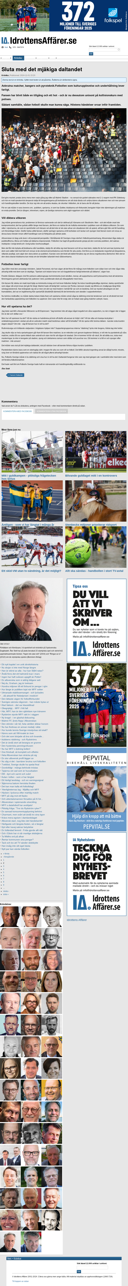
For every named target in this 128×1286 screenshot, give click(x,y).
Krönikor (18, 58)
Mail (6, 47)
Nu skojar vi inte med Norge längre (19, 667)
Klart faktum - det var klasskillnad (18, 705)
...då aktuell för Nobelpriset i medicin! (20, 695)
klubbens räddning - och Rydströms (19, 739)
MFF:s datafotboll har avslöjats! (17, 805)
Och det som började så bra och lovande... (23, 736)
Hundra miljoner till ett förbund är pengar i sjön (24, 686)
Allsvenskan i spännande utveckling (19, 802)
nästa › (6, 891)
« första (6, 854)
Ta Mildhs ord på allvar (13, 836)
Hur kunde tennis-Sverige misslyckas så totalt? (25, 730)
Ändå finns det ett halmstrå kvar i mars (21, 674)
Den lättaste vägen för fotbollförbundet (20, 699)
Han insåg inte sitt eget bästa (16, 846)
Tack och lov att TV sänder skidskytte (20, 842)
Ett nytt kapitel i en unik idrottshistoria (20, 664)
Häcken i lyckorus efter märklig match (20, 792)
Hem (9, 1258)
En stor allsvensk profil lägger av (18, 758)
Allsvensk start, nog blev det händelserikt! (22, 821)
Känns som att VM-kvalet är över (18, 733)
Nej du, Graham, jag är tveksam (17, 683)
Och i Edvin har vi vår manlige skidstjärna (22, 833)
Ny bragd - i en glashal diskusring (18, 717)
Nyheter (7, 58)
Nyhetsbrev (44, 58)
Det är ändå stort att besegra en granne (21, 742)
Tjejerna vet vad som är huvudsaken (20, 771)
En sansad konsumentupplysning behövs (22, 811)
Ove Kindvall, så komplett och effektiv (20, 752)
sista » (6, 894)
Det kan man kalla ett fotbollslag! (18, 786)
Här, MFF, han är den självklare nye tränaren (24, 711)
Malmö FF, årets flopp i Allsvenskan (19, 720)
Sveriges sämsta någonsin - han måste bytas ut (25, 702)
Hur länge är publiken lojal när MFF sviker (22, 689)
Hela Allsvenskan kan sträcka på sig (19, 755)
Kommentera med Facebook (17, 411)
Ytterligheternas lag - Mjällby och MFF (20, 789)
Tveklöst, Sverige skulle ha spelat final (20, 764)
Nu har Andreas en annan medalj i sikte (21, 727)
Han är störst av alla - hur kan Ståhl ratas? (22, 670)
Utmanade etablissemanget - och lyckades (23, 692)
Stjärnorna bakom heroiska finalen (18, 783)
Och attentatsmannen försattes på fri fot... (22, 799)
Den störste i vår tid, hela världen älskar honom (25, 724)
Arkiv (54, 58)
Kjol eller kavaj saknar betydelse (17, 827)
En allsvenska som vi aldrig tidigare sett (21, 680)
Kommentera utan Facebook (51, 411)
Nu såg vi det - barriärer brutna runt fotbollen (24, 761)
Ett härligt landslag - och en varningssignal (22, 780)
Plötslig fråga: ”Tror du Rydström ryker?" (21, 808)
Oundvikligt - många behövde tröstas (20, 767)
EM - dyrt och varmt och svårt (16, 774)
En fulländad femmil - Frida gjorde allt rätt (22, 830)
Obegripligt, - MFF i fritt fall (15, 708)
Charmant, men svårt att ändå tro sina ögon (23, 814)
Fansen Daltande (16, 375)
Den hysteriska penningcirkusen (17, 746)
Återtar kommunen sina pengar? (18, 839)
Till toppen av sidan (20, 1281)
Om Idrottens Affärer (68, 58)
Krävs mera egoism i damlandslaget (19, 817)
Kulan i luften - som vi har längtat (18, 777)
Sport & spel (31, 58)
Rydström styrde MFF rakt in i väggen (20, 714)
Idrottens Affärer (39, 40)
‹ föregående (8, 857)
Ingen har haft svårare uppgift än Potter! (21, 677)
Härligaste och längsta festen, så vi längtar (23, 824)
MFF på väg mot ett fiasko (14, 796)
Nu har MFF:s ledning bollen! (16, 749)
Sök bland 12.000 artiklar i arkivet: (102, 46)
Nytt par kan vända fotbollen (15, 849)
